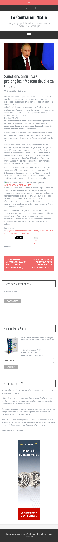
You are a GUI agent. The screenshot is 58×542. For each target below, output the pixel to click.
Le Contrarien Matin (29, 17)
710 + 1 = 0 (31, 8)
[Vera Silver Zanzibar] (29, 480)
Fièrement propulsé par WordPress (20, 534)
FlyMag (45, 534)
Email (36, 242)
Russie (8, 246)
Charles (23, 91)
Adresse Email (10, 291)
